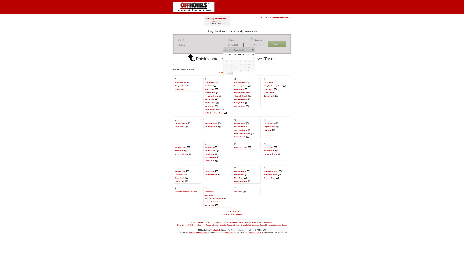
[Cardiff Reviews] (246, 89)
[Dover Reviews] (275, 89)
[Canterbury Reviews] (249, 86)
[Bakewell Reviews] (217, 83)
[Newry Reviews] (275, 147)
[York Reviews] (244, 192)
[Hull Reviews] (273, 130)
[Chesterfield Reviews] (249, 96)
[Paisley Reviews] (216, 171)
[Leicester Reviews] (218, 151)
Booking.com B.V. (256, 233)
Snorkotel (233, 222)
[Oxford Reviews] (186, 181)
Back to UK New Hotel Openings (232, 212)
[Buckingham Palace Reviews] (225, 113)
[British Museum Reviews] (222, 110)
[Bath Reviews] (214, 86)
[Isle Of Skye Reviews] (190, 154)
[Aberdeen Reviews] (188, 83)
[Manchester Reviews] (249, 147)
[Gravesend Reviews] (248, 130)
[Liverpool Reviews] (218, 157)
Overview (200, 222)
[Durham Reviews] (276, 96)
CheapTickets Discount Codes (253, 225)
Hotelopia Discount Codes (276, 225)
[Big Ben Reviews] (217, 93)
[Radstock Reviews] (247, 171)
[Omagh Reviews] (186, 178)
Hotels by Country (221, 222)
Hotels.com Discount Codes (207, 225)
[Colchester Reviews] (248, 99)
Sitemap (209, 222)
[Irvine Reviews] (185, 151)
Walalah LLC (215, 230)
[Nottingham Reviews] (279, 154)
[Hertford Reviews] (276, 123)
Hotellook (229, 233)
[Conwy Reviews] (246, 103)
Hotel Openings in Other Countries (276, 17)
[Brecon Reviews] (216, 99)
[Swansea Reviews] (277, 178)
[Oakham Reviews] (187, 171)
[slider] (217, 21)
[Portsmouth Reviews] (219, 175)
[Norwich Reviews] (276, 151)
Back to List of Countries (232, 215)
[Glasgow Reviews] (247, 123)
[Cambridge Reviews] (248, 83)
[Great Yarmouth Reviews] (252, 134)
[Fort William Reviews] (219, 127)
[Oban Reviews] (185, 175)
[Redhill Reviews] (246, 175)
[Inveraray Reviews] (188, 147)
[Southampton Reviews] (280, 171)
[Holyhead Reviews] (277, 127)
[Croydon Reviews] (247, 106)
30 (226, 73)
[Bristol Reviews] (216, 106)
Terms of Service (258, 222)
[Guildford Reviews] (247, 137)
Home (193, 222)
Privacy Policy (244, 222)
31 (231, 73)
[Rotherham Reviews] (249, 181)
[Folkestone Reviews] (219, 123)
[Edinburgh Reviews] (188, 123)
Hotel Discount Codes (186, 225)
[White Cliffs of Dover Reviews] (225, 199)
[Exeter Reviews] (186, 127)
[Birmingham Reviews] (220, 96)
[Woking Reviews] (216, 205)
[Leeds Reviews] (215, 147)
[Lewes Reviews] (216, 154)
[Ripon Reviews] (245, 178)
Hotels (180, 82)
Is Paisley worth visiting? (217, 19)
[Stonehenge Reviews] (279, 175)
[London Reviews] (216, 161)
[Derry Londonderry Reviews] (284, 86)
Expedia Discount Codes (229, 225)
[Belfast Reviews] (216, 89)
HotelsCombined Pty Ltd (199, 233)
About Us (269, 222)
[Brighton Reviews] (217, 103)
